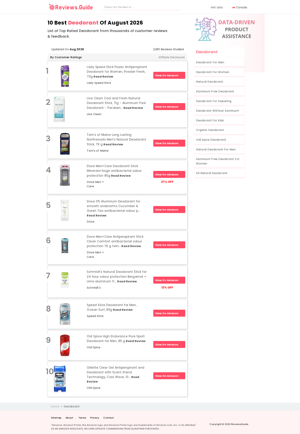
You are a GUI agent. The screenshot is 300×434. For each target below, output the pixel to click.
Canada (242, 7)
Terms (82, 417)
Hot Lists (217, 7)
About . (71, 417)
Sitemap (56, 417)
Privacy (94, 417)
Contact (108, 417)
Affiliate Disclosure (172, 57)
